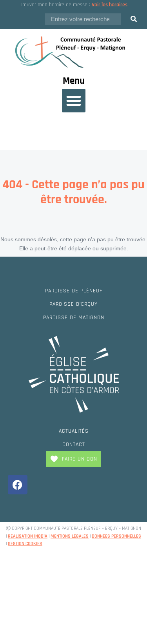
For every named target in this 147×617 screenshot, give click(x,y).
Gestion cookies (25, 544)
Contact (73, 444)
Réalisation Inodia (27, 536)
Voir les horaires (109, 4)
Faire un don (79, 459)
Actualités (74, 431)
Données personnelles (116, 536)
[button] (73, 100)
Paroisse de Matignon (73, 317)
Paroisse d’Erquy (73, 304)
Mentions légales (70, 536)
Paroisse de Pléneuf (73, 290)
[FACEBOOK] (17, 484)
